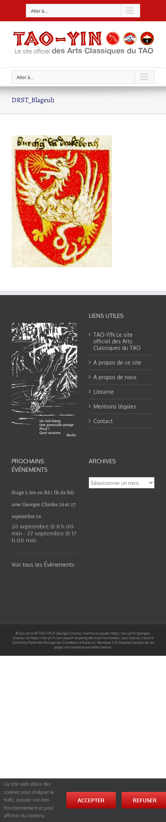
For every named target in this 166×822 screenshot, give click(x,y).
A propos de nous (115, 377)
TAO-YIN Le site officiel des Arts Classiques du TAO (117, 341)
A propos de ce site (117, 362)
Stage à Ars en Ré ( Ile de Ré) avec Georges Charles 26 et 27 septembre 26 (44, 504)
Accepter (91, 800)
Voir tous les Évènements (43, 564)
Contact (103, 421)
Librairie (103, 391)
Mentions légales (114, 406)
